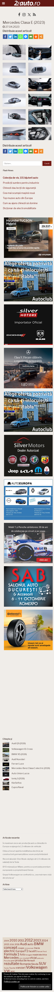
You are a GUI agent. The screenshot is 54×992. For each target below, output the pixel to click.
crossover (29, 948)
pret (13, 960)
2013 (37, 940)
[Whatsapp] (20, 36)
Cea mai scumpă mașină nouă (19, 193)
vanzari (20, 967)
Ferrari (39, 951)
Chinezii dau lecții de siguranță (19, 188)
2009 (6, 941)
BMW (39, 944)
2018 (17, 944)
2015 (6, 944)
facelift (32, 951)
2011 (21, 940)
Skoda (34, 964)
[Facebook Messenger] (25, 36)
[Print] (36, 36)
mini (20, 958)
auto (30, 944)
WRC (12, 971)
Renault (31, 960)
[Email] (30, 36)
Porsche (7, 961)
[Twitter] (10, 36)
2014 (44, 940)
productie (21, 960)
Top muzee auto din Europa (18, 198)
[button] (14, 52)
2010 (13, 940)
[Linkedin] (15, 36)
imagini (29, 955)
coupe (21, 948)
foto (22, 954)
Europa (20, 951)
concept (10, 947)
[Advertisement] (28, 672)
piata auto (40, 958)
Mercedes (11, 957)
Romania (25, 964)
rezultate (11, 963)
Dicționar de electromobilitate (19, 208)
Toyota (12, 968)
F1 (26, 951)
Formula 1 (11, 954)
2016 (12, 944)
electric (9, 951)
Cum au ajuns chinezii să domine (20, 203)
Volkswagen (36, 967)
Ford (45, 951)
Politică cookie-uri (12, 981)
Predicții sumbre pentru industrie (21, 182)
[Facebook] (5, 36)
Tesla (6, 968)
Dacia (37, 948)
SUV (42, 963)
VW (7, 971)
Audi (23, 944)
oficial (33, 957)
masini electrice (40, 954)
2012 (29, 940)
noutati (26, 958)
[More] (41, 36)
